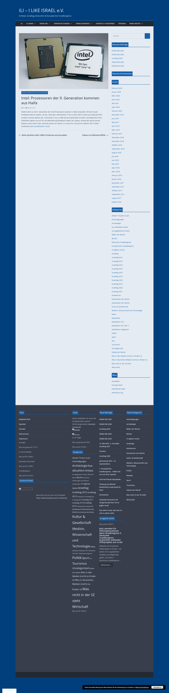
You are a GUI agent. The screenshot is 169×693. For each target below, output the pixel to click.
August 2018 (116, 153)
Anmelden (116, 381)
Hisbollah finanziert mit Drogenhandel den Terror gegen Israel (109, 503)
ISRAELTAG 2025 (118, 51)
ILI (22, 23)
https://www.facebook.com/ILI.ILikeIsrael (51, 498)
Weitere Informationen (142, 687)
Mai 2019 (115, 122)
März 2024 (116, 96)
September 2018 (118, 149)
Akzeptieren (157, 687)
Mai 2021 (115, 103)
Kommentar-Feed (118, 389)
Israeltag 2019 (117, 284)
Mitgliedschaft (24, 419)
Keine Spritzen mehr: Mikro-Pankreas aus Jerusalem (44, 135)
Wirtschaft (116, 367)
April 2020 (116, 107)
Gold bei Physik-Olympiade (110, 479)
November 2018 (118, 141)
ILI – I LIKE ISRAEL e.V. (41, 10)
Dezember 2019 (118, 115)
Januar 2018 (116, 179)
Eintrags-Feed (117, 385)
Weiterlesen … (106, 565)
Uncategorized (117, 348)
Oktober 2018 (117, 145)
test (113, 341)
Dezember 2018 (118, 137)
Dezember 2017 (118, 183)
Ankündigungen (118, 219)
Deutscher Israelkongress (121, 242)
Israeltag (44, 23)
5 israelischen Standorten (73, 123)
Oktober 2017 (117, 190)
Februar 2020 (117, 111)
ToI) (46, 126)
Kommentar (104, 495)
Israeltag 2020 (117, 288)
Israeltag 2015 (117, 269)
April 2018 (116, 168)
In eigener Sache (118, 250)
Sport (114, 337)
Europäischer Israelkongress (123, 246)
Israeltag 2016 (117, 272)
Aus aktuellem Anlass (120, 227)
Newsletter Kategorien (120, 329)
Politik (114, 333)
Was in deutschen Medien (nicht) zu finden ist (129, 360)
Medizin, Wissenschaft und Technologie (34, 93)
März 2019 (116, 130)
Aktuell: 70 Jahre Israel (120, 216)
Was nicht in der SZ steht (121, 363)
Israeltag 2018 (117, 280)
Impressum (23, 439)
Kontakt (22, 429)
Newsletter (116, 318)
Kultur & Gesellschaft (120, 307)
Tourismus (116, 345)
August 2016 (116, 202)
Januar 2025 (116, 92)
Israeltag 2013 (117, 261)
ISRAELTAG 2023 (118, 62)
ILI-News (29, 23)
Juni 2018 (115, 160)
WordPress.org (117, 393)
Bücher (114, 238)
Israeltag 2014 (117, 265)
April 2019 (116, 126)
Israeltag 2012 (117, 257)
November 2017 (118, 187)
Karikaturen (116, 295)
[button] (34, 23)
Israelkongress (83, 23)
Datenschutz (24, 434)
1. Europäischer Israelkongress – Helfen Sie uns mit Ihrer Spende (109, 472)
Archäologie (116, 223)
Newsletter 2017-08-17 (120, 326)
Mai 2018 (115, 164)
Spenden (122, 23)
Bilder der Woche (118, 235)
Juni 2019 (115, 118)
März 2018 (116, 171)
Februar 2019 (117, 134)
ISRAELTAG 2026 (118, 54)
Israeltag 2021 (117, 291)
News (114, 314)
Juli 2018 (115, 156)
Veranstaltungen (62, 23)
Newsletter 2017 (118, 322)
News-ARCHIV (134, 23)
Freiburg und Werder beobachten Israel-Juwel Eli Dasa (109, 487)
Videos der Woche (119, 352)
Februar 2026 (117, 88)
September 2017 (118, 194)
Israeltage (130, 443)
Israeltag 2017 (117, 276)
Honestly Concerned (105, 23)
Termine (102, 451)
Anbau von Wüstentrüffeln (94, 135)
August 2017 (116, 198)
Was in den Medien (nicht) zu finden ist (127, 356)
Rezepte (129, 475)
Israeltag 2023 (117, 58)
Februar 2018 (117, 175)
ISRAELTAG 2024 (118, 66)
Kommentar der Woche (121, 299)
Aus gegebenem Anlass (121, 231)
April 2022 (116, 99)
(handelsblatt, (39, 126)
